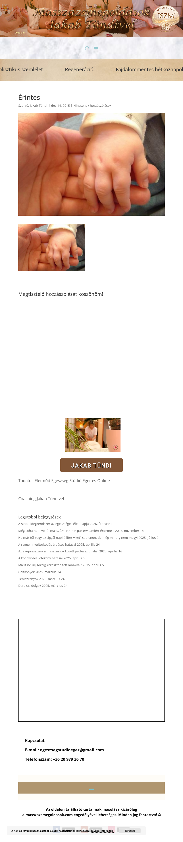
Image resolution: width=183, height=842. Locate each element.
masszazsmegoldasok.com (49, 814)
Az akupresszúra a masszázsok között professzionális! (58, 551)
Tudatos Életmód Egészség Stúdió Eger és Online (64, 480)
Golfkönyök (26, 572)
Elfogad (130, 831)
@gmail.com (91, 749)
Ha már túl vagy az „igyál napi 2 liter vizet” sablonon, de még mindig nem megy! (78, 537)
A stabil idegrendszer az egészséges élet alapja (53, 524)
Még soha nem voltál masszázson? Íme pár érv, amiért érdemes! (66, 531)
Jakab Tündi (39, 105)
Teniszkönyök (28, 579)
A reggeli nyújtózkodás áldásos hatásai (47, 544)
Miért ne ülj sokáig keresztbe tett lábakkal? (50, 565)
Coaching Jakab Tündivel (41, 498)
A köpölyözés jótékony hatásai (40, 558)
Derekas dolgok (29, 585)
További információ (102, 830)
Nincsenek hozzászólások (92, 105)
